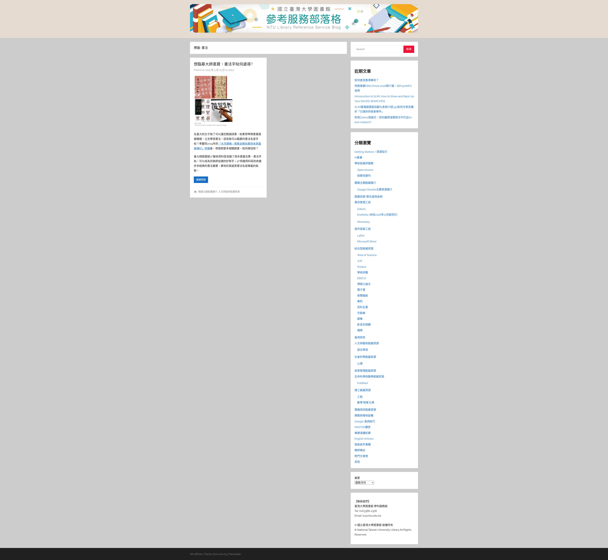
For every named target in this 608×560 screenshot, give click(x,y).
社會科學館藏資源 (365, 356)
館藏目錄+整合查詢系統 (369, 196)
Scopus (361, 266)
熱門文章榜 (361, 456)
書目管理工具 (363, 202)
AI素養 (358, 157)
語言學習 (362, 349)
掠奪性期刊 (364, 175)
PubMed (362, 383)
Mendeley (363, 221)
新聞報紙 (362, 295)
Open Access (365, 169)
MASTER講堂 (362, 427)
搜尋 (409, 49)
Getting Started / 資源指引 (371, 151)
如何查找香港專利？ (367, 80)
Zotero (361, 209)
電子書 (361, 289)
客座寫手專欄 (363, 444)
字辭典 (361, 313)
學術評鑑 (362, 272)
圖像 (360, 318)
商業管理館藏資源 (365, 370)
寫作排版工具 (363, 228)
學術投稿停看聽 (364, 163)
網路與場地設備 (364, 415)
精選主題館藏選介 (207, 191)
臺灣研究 (360, 337)
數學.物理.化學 (365, 402)
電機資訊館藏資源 (365, 409)
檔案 (360, 330)
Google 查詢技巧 (365, 421)
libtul (231, 70)
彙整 (357, 478)
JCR (359, 260)
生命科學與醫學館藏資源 (369, 376)
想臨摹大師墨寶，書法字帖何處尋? (223, 64)
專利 (360, 301)
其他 (357, 461)
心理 (360, 363)
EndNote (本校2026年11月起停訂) (377, 214)
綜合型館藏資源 (364, 248)
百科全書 (362, 307)
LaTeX (360, 235)
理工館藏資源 (363, 390)
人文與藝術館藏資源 (229, 191)
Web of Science (367, 255)
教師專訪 (360, 450)
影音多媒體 (364, 324)
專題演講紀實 (363, 433)
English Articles (364, 438)
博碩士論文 (364, 284)
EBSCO (361, 278)
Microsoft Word (366, 241)
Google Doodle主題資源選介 (374, 189)
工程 (360, 396)
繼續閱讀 (201, 179)
